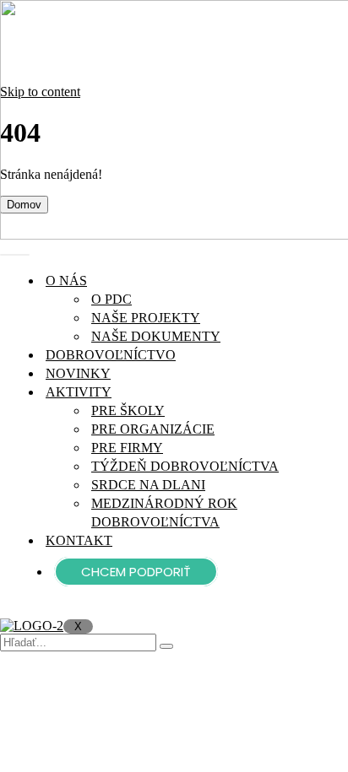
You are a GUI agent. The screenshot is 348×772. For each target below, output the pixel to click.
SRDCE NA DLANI (148, 485)
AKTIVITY (78, 392)
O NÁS (66, 280)
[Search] (166, 646)
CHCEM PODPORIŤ (136, 571)
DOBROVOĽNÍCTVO (111, 355)
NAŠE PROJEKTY (145, 317)
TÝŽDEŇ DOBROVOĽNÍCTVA (185, 466)
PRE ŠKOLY (128, 410)
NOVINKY (78, 373)
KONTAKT (79, 540)
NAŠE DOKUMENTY (155, 336)
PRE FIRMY (127, 447)
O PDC (111, 299)
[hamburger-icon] (15, 255)
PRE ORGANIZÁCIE (153, 429)
